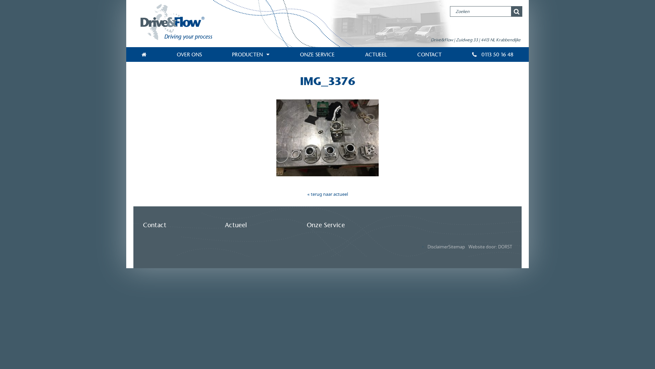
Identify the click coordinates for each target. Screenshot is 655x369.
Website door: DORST (490, 247)
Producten (247, 54)
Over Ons (189, 54)
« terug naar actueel (327, 194)
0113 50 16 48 (496, 54)
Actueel (376, 54)
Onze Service (317, 54)
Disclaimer (437, 247)
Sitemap (456, 247)
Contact (429, 54)
